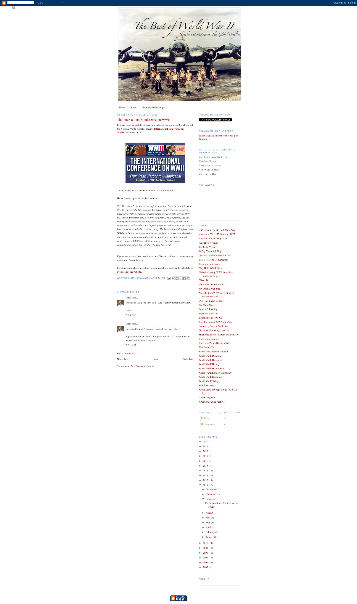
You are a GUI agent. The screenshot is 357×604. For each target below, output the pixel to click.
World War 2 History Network (214, 351)
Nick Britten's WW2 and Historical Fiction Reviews (216, 294)
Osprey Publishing (208, 309)
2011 (206, 485)
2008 (206, 552)
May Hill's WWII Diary (210, 268)
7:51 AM (131, 345)
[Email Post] (168, 278)
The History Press (207, 347)
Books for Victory (208, 247)
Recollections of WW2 (210, 317)
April (209, 527)
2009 (206, 548)
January (210, 537)
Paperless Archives (208, 313)
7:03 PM (131, 315)
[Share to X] (181, 278)
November (211, 494)
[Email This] (174, 278)
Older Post (188, 359)
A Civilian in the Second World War (217, 230)
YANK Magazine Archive (212, 401)
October (210, 499)
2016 (206, 460)
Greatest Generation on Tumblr (214, 255)
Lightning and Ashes (209, 264)
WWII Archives (206, 385)
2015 (206, 465)
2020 (206, 441)
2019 (206, 446)
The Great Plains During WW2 (214, 343)
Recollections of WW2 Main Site (215, 322)
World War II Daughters (210, 360)
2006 (206, 562)
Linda (128, 297)
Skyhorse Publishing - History (214, 330)
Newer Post (122, 359)
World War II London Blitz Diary (215, 372)
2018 (206, 451)
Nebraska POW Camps (153, 107)
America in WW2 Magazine (213, 238)
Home (122, 107)
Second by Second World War (214, 326)
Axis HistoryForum (208, 242)
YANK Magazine (207, 397)
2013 (206, 475)
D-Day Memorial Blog (210, 251)
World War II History (209, 364)
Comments (209, 424)
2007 (206, 557)
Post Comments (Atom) (142, 366)
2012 (206, 480)
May (208, 522)
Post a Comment (125, 353)
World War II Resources (210, 376)
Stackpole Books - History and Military (219, 334)
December (211, 489)
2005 (206, 567)
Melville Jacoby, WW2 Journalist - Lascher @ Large (216, 274)
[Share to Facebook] (184, 278)
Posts (206, 418)
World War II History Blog (212, 368)
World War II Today (208, 381)
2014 (206, 470)
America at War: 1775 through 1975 (217, 234)
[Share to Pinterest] (188, 278)
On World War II (207, 305)
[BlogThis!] (177, 278)
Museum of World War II (211, 284)
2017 (206, 456)
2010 (206, 543)
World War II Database (210, 355)
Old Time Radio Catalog (211, 300)
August (210, 512)
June (208, 517)
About (133, 107)
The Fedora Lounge (209, 338)
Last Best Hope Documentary (213, 259)
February (210, 532)
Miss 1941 (204, 280)
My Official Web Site (209, 288)
